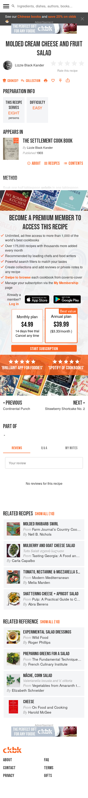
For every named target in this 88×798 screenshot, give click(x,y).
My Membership (66, 282)
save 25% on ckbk (62, 16)
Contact (9, 767)
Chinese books (29, 16)
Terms (48, 767)
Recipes (54, 163)
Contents (76, 163)
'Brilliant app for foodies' (22, 368)
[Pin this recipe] (60, 80)
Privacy (8, 775)
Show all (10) (44, 513)
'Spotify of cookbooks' (66, 368)
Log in (14, 304)
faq (46, 759)
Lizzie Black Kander (29, 65)
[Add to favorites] (53, 80)
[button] (13, 6)
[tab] (16, 448)
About (36, 163)
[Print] (45, 80)
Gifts (48, 775)
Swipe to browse (18, 277)
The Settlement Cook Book (47, 141)
